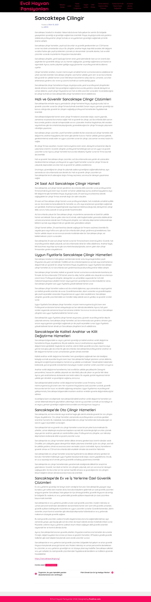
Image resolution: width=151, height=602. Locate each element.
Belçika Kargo (62, 6)
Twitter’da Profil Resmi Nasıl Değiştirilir (117, 6)
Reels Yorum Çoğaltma (77, 6)
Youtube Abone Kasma (130, 6)
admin (46, 27)
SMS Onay (93, 6)
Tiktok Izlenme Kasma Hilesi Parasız (103, 6)
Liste (69, 6)
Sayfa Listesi (86, 6)
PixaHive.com (94, 599)
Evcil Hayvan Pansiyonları (34, 6)
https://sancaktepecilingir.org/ (47, 559)
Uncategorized (51, 565)
